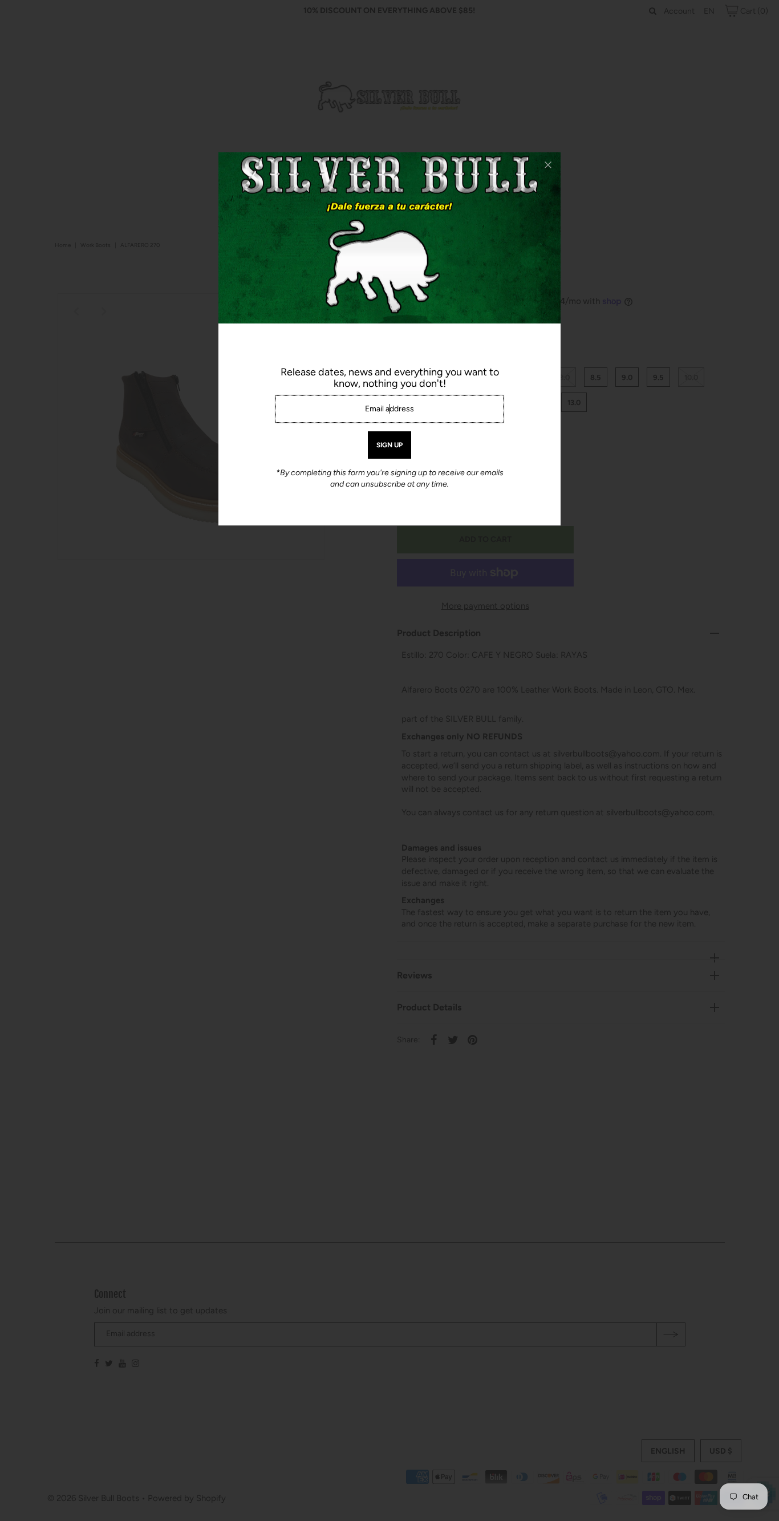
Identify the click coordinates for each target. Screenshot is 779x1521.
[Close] (548, 164)
